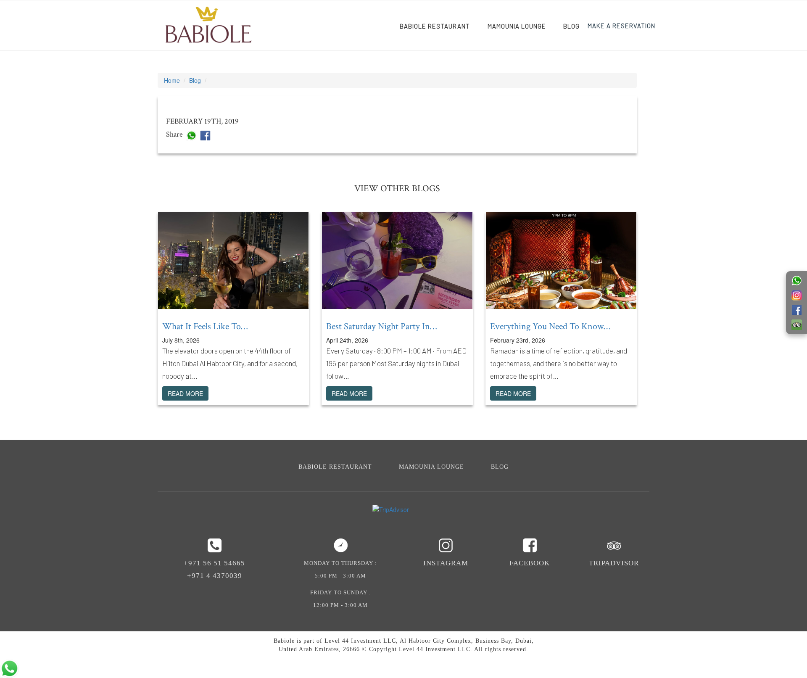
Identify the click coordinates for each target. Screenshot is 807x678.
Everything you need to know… (550, 326)
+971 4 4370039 (214, 576)
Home (172, 80)
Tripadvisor (614, 563)
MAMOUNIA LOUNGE (517, 26)
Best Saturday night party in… (381, 326)
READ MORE (185, 393)
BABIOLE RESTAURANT (435, 26)
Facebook (529, 563)
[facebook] (205, 134)
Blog (571, 26)
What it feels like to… (205, 326)
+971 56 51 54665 (214, 563)
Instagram (445, 563)
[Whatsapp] (191, 134)
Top (787, 658)
